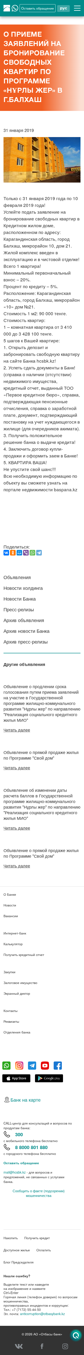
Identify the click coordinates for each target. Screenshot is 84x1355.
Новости (10, 905)
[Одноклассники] (13, 552)
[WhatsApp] (32, 552)
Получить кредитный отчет (24, 954)
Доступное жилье (17, 1250)
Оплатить (43, 1250)
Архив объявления (24, 620)
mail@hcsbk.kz (15, 1172)
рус (63, 8)
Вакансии (11, 915)
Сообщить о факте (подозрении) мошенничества (39, 1193)
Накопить (11, 1237)
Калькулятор (13, 943)
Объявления (17, 577)
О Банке (10, 894)
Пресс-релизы (19, 609)
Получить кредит (37, 1237)
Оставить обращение (21, 1162)
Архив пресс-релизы (26, 641)
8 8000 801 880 (31, 1147)
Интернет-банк (15, 933)
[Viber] (26, 552)
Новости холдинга (23, 587)
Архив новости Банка (26, 630)
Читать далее (17, 730)
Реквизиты (11, 1021)
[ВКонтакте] (6, 552)
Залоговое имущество (20, 982)
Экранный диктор (17, 993)
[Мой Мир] (19, 552)
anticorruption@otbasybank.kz (42, 1313)
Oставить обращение (37, 8)
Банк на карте (25, 1099)
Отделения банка (17, 1032)
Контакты (11, 1010)
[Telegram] (39, 552)
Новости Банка (20, 598)
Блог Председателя (19, 1262)
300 (19, 1134)
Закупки (9, 971)
